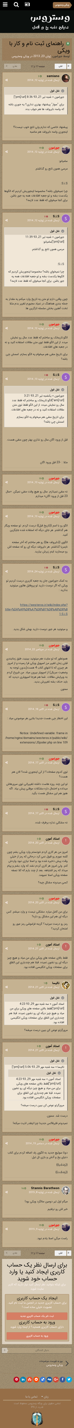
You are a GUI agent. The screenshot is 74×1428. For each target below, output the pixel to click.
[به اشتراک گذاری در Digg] (49, 1379)
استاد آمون (52, 838)
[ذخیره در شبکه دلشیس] (43, 1379)
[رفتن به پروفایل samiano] (66, 78)
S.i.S (56, 216)
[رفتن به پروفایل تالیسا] (66, 985)
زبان (46, 1396)
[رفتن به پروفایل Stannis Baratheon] (66, 1190)
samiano (53, 76)
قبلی (60, 66)
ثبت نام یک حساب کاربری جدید (37, 1316)
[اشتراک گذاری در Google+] (56, 1379)
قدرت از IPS (37, 1407)
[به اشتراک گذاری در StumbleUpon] (29, 1379)
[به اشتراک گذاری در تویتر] (69, 1379)
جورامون (57, 56)
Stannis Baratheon (45, 1188)
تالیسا (55, 983)
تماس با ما (31, 1396)
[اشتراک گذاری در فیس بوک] (62, 1379)
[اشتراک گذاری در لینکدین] (23, 1379)
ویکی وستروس (20, 56)
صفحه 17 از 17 (37, 66)
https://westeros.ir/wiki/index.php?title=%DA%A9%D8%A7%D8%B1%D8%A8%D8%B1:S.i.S (36, 610)
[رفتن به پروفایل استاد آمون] (66, 841)
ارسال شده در (43, 80)
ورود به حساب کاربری (37, 1336)
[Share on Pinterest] (16, 1379)
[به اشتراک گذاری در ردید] (36, 1379)
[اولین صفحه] (69, 66)
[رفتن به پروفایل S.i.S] (66, 218)
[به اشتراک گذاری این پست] (6, 80)
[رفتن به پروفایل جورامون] (66, 150)
